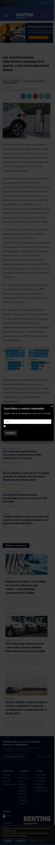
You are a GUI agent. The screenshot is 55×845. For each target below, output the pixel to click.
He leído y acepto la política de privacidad (19, 426)
